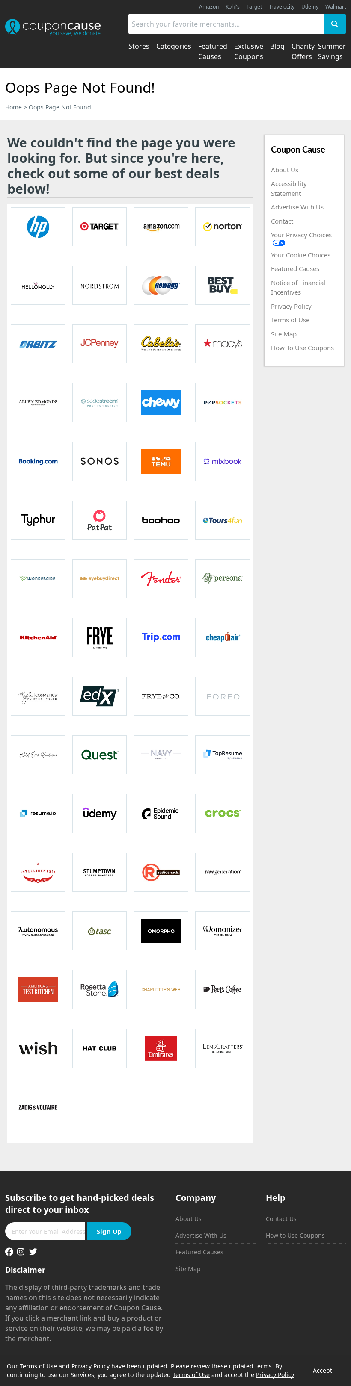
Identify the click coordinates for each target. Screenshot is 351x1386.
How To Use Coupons (302, 347)
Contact (282, 221)
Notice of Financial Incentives (298, 287)
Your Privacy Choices (301, 234)
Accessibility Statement (289, 188)
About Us (284, 169)
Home (13, 107)
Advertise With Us (297, 207)
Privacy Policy (291, 306)
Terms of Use (290, 320)
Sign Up (109, 1231)
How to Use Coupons (295, 1235)
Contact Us (281, 1219)
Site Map (284, 334)
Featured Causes (295, 268)
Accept (322, 1370)
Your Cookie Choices (300, 255)
